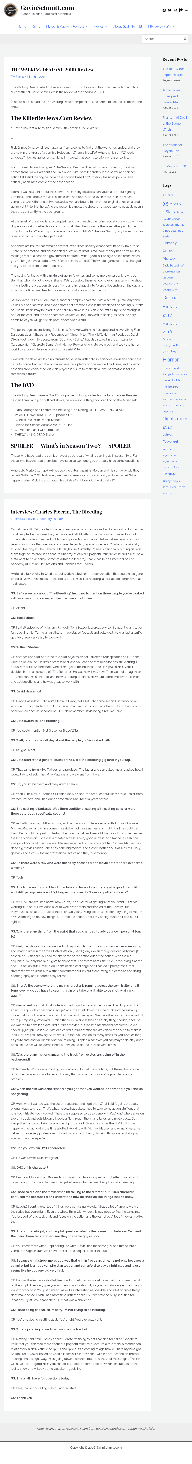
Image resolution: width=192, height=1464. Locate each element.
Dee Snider (168, 278)
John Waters (181, 374)
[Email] (175, 10)
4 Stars (169, 212)
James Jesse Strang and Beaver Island (172, 96)
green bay (169, 351)
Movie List (181, 399)
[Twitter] (169, 10)
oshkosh (169, 434)
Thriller (169, 474)
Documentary (170, 283)
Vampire (167, 493)
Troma (181, 487)
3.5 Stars (172, 203)
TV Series (17, 77)
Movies (31, 519)
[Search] (185, 39)
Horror (171, 359)
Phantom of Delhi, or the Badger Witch (175, 123)
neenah (168, 411)
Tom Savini (169, 487)
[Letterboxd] (186, 10)
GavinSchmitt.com (47, 7)
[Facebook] (164, 10)
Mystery (178, 405)
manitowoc (169, 399)
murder (167, 405)
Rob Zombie (170, 449)
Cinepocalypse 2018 (173, 233)
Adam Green (171, 218)
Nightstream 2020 (175, 423)
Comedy (170, 243)
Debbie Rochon (171, 271)
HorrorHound (171, 368)
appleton (168, 224)
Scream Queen (172, 467)
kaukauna (170, 387)
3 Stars (168, 195)
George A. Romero (174, 345)
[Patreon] (181, 10)
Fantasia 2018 (170, 327)
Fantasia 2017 (170, 310)
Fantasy (167, 339)
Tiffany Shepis (171, 481)
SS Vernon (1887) (174, 166)
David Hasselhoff (173, 265)
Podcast (170, 441)
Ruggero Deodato (171, 461)
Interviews (18, 519)
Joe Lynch (168, 374)
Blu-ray (179, 224)
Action (180, 212)
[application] (86, 26)
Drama (170, 297)
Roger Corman (169, 455)
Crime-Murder (169, 254)
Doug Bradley (170, 289)
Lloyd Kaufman (170, 393)
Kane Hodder (172, 380)
